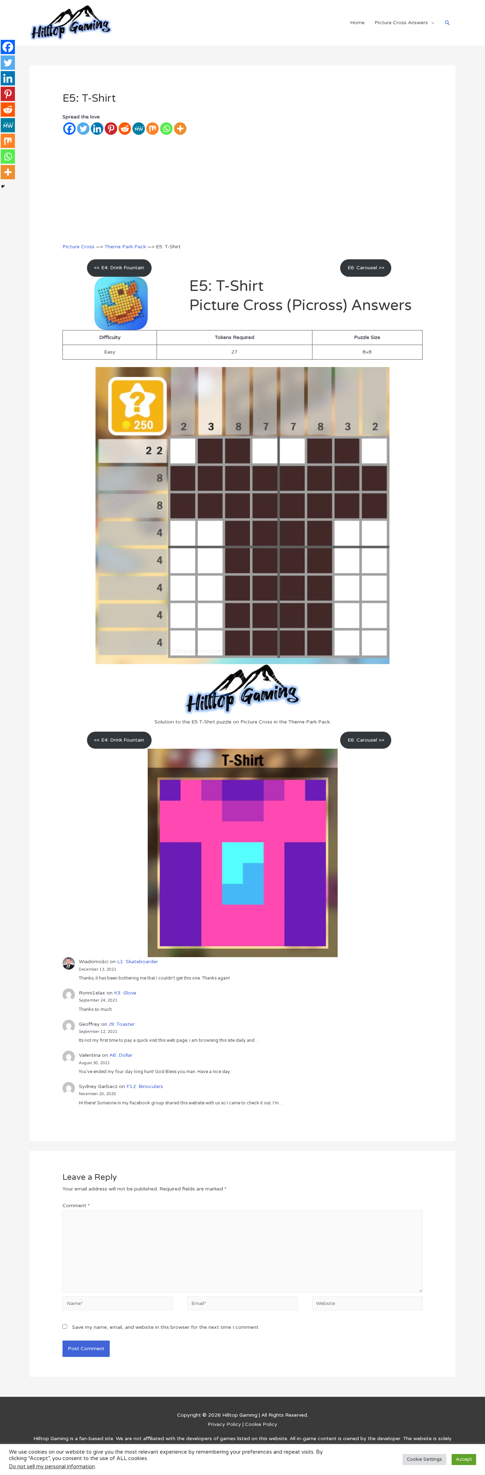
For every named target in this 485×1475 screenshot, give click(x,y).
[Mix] (152, 128)
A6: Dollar (120, 1055)
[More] (180, 128)
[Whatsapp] (166, 128)
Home (357, 23)
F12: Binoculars (144, 1086)
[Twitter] (83, 128)
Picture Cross (78, 247)
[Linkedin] (97, 128)
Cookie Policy (261, 1424)
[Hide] (3, 186)
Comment (76, 1206)
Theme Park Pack (125, 247)
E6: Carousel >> (366, 268)
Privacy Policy (224, 1424)
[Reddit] (125, 128)
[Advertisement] (243, 189)
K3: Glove (125, 993)
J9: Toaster (122, 1024)
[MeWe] (138, 128)
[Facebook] (69, 128)
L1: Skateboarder (137, 962)
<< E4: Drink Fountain (119, 268)
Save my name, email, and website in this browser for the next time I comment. (166, 1327)
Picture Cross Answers (401, 23)
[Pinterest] (111, 128)
